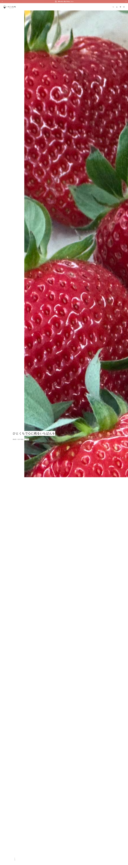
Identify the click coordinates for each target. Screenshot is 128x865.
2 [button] (122, 833)
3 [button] (124, 833)
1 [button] (120, 833)
